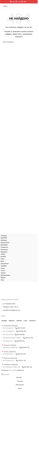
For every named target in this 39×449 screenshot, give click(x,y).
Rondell (3, 256)
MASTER (4, 238)
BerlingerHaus (5, 275)
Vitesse (3, 273)
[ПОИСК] (34, 42)
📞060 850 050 (21, 331)
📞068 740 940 (20, 328)
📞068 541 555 (28, 338)
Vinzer (3, 270)
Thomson (4, 235)
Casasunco (4, 247)
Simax (3, 268)
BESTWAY (4, 245)
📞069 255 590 (20, 334)
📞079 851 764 (21, 360)
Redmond (4, 252)
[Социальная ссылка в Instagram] (5, 1)
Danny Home (5, 242)
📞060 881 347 (24, 347)
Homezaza (4, 249)
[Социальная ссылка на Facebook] (2, 1)
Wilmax (3, 277)
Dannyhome (5, 263)
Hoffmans (4, 240)
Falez (2, 259)
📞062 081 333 (27, 367)
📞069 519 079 (21, 354)
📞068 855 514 (19, 341)
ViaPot (3, 254)
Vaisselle (4, 266)
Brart (2, 261)
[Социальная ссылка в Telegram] (7, 1)
